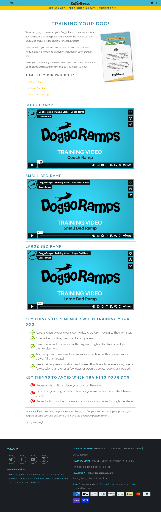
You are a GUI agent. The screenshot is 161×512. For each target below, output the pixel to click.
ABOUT (96, 461)
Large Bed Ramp (39, 94)
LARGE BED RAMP (81, 454)
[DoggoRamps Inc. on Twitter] (12, 459)
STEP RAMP (99, 448)
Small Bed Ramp (39, 88)
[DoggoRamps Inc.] (80, 3)
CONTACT (98, 467)
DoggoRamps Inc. (90, 484)
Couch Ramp (37, 82)
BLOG (108, 467)
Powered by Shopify (83, 488)
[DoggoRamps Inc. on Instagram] (45, 459)
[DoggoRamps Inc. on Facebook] (23, 459)
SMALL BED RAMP (133, 448)
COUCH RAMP (115, 448)
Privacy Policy (80, 478)
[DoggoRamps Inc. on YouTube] (34, 459)
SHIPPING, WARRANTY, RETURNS (118, 461)
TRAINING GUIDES (82, 467)
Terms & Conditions (99, 478)
